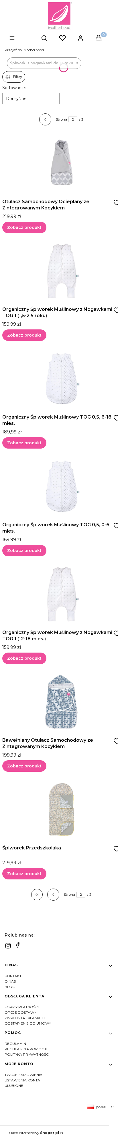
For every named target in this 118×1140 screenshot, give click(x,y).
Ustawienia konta (22, 1080)
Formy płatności (22, 1007)
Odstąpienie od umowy (28, 1023)
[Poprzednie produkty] (53, 895)
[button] (22, 38)
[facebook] (17, 945)
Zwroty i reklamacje (26, 1018)
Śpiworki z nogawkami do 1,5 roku (44, 63)
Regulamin (15, 1043)
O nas (10, 981)
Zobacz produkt (24, 227)
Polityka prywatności (27, 1054)
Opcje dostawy (20, 1012)
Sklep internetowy (34, 1133)
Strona (61, 119)
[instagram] (8, 945)
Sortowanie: (14, 87)
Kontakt (13, 976)
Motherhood (24, 50)
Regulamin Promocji (26, 1049)
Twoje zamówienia (23, 1075)
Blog (10, 987)
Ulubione (14, 1085)
